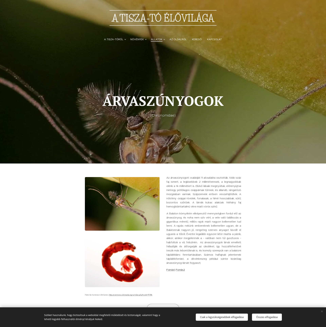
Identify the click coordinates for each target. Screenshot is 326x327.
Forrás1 (170, 269)
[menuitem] (116, 39)
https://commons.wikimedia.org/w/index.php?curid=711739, (130, 295)
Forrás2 (180, 269)
